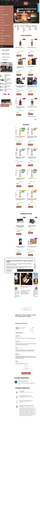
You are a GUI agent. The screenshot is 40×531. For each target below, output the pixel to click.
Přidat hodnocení (19, 332)
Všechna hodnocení (26, 373)
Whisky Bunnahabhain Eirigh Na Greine (26, 287)
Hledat (26, 3)
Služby (13, 0)
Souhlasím (25, 270)
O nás (2, 0)
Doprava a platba (7, 0)
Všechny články (26, 309)
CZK (29, 3)
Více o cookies (14, 264)
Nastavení (9, 270)
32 (28, 365)
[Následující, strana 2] (26, 366)
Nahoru (26, 368)
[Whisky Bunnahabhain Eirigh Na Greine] (26, 278)
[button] (16, 288)
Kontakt (17, 0)
